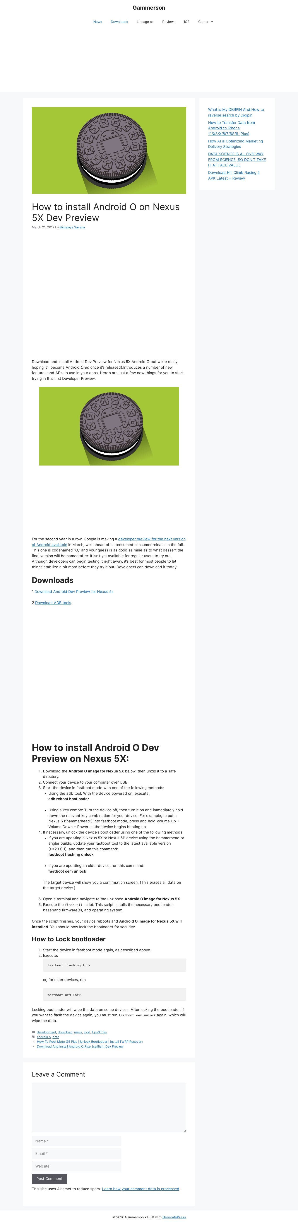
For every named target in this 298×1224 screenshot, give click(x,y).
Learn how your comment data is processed (140, 1189)
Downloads (119, 22)
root (87, 1032)
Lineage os (145, 22)
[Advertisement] (149, 61)
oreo (56, 1037)
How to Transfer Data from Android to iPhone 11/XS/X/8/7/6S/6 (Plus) (231, 128)
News (97, 22)
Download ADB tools (53, 603)
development (46, 1032)
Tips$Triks (99, 1032)
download (65, 1032)
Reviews (168, 22)
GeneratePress (174, 1217)
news (78, 1032)
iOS (187, 22)
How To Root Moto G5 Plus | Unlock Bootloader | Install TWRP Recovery (90, 1041)
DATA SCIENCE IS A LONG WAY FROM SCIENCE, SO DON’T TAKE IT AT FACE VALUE (237, 159)
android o (44, 1037)
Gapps (203, 22)
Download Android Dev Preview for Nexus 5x (73, 591)
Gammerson (149, 7)
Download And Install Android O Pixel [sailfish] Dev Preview (80, 1046)
